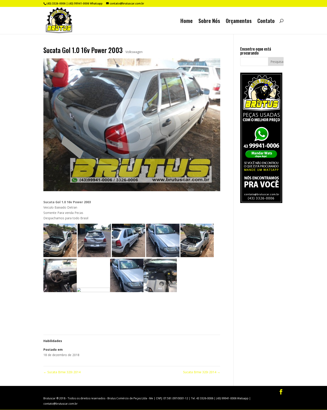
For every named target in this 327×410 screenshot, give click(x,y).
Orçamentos (239, 22)
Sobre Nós (209, 22)
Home (186, 22)
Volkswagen (134, 52)
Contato (266, 22)
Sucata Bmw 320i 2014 (62, 372)
